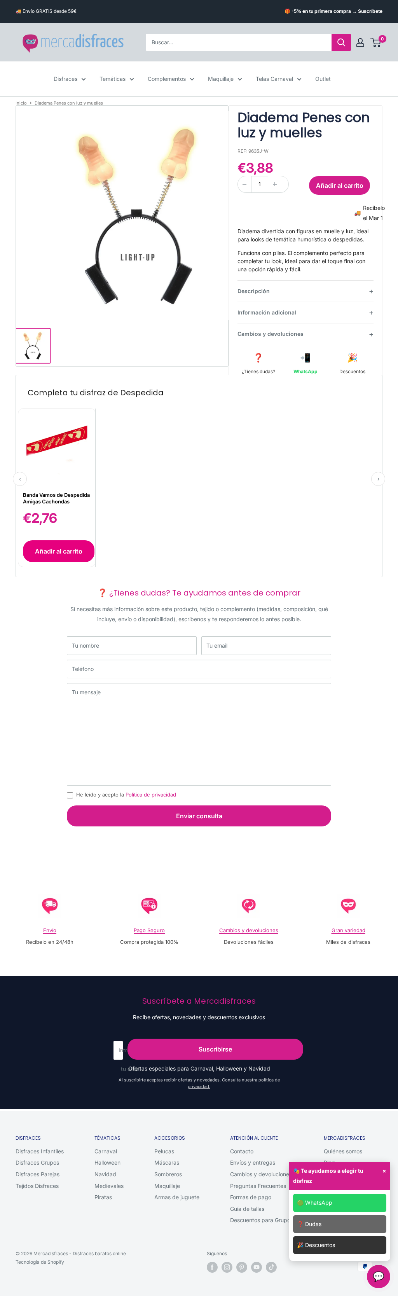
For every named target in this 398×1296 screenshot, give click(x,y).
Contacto (241, 1151)
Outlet (323, 78)
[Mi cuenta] (360, 42)
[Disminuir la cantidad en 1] (244, 184)
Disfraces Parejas (37, 1174)
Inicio (21, 103)
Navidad (105, 1174)
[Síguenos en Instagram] (227, 1267)
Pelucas (164, 1151)
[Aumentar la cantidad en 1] (274, 184)
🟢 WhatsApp (314, 1202)
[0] (376, 42)
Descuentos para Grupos (261, 1220)
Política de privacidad (151, 794)
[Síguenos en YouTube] (256, 1267)
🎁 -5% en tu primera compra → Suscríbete (333, 11)
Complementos (167, 78)
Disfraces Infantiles (40, 1151)
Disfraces (65, 78)
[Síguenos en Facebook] (212, 1267)
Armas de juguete (176, 1197)
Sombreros (168, 1174)
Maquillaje (221, 78)
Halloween (107, 1162)
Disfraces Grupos (37, 1162)
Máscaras (166, 1162)
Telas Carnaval (274, 78)
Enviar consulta (199, 816)
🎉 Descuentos (316, 1245)
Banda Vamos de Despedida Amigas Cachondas (56, 498)
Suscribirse (215, 1049)
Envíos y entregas (252, 1162)
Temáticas (113, 78)
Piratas (103, 1197)
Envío (49, 930)
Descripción (253, 291)
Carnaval (105, 1151)
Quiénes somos (343, 1151)
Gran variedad (348, 930)
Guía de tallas (247, 1208)
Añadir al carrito (339, 185)
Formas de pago (250, 1197)
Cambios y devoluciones (270, 333)
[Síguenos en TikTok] (271, 1267)
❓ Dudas (309, 1224)
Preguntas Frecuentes (258, 1185)
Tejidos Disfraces (37, 1185)
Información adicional (266, 312)
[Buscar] (341, 42)
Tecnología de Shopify (40, 1262)
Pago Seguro (149, 930)
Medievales (109, 1185)
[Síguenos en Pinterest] (241, 1267)
